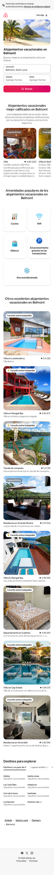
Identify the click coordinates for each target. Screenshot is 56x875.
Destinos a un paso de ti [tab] (14, 767)
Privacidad (21, 861)
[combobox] (27, 70)
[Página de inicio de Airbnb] (5, 15)
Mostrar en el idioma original (37, 6)
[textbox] (15, 80)
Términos (33, 861)
